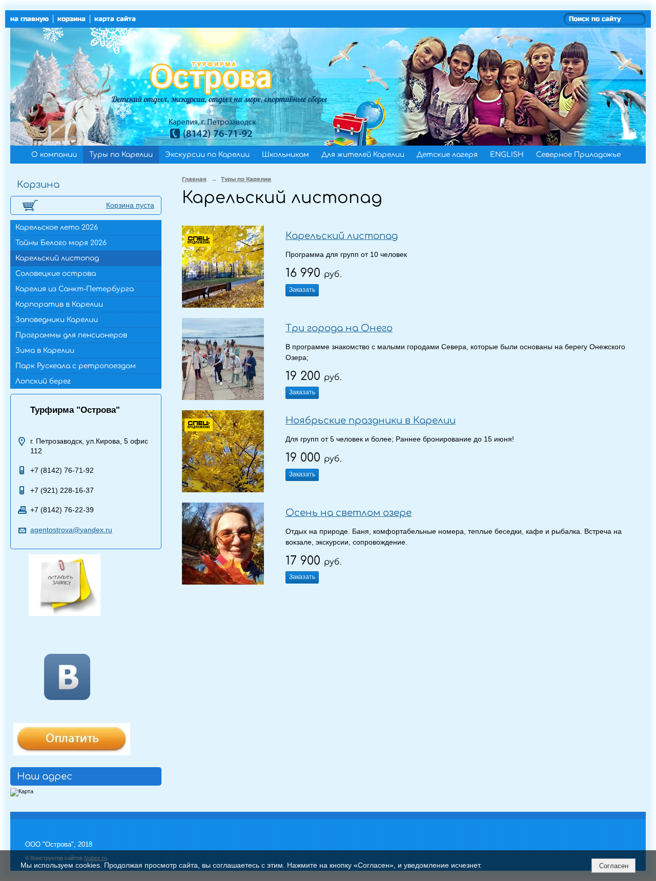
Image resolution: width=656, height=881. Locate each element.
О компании (54, 154)
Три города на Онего (339, 328)
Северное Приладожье (578, 154)
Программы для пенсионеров (71, 335)
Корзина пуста (130, 205)
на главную (29, 19)
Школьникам (285, 154)
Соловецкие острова (55, 273)
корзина (71, 19)
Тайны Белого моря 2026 (61, 243)
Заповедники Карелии (56, 320)
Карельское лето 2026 (56, 227)
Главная (194, 179)
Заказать (302, 289)
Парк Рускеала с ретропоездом (75, 366)
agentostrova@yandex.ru (71, 530)
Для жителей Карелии (362, 154)
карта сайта (115, 19)
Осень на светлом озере (348, 513)
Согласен (613, 866)
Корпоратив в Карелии (59, 304)
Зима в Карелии (44, 350)
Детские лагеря (447, 154)
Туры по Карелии (121, 154)
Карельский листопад (57, 258)
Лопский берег (43, 381)
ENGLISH (507, 154)
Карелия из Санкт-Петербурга (74, 289)
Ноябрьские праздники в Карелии (370, 420)
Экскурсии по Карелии (207, 154)
